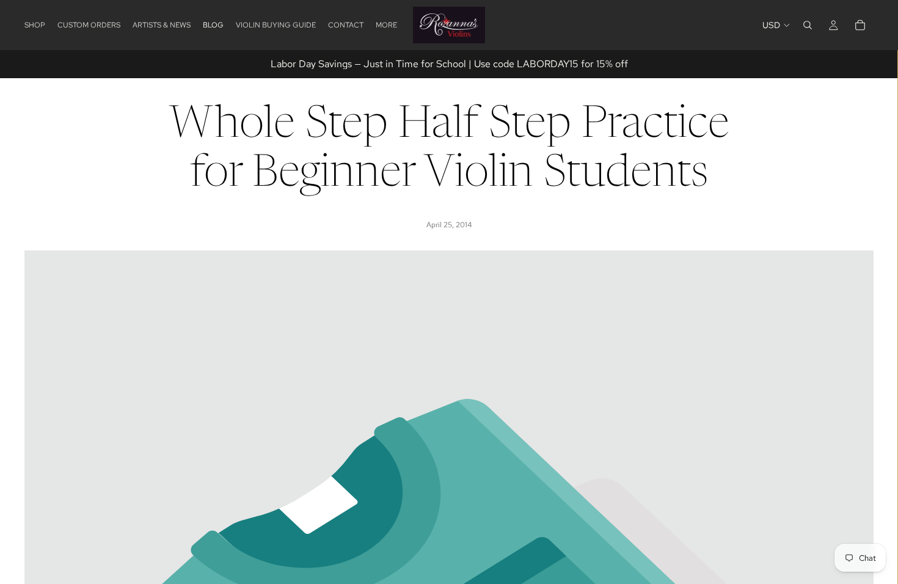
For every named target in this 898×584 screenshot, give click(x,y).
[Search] (807, 25)
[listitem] (386, 25)
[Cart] (860, 25)
